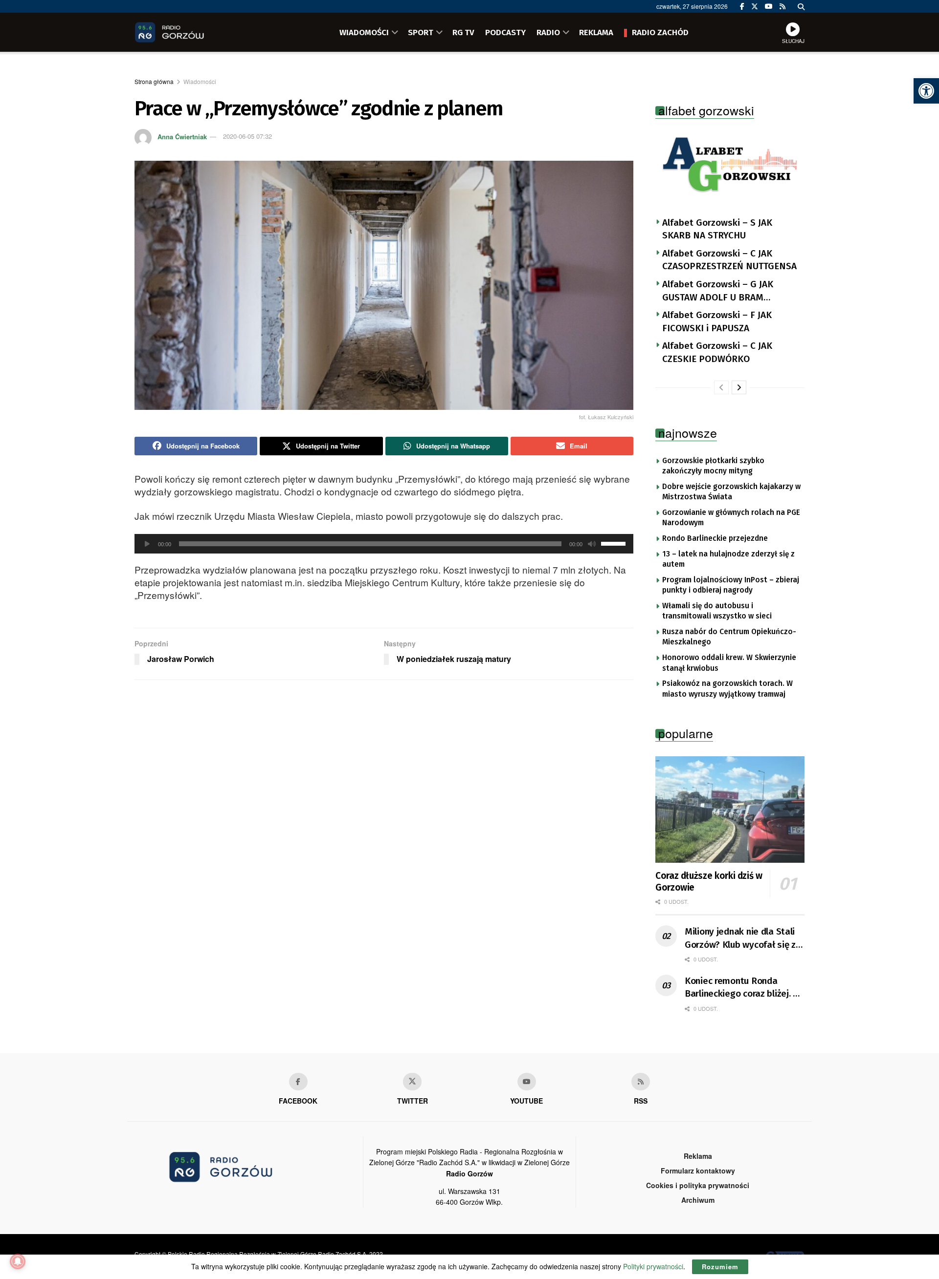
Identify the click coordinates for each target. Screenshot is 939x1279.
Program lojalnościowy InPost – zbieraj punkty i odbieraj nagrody (730, 585)
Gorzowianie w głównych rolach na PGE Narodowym (731, 518)
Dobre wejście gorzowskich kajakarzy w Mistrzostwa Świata (731, 492)
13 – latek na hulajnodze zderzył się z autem (728, 559)
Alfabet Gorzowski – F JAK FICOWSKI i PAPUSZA (717, 321)
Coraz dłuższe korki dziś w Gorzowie (708, 881)
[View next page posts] (739, 387)
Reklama (698, 1156)
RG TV (463, 32)
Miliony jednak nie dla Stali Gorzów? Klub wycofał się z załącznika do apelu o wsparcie (740, 938)
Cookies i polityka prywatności (697, 1185)
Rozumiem (720, 1266)
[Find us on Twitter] (754, 6)
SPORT (420, 32)
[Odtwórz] (147, 544)
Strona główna (154, 81)
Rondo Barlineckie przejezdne (715, 538)
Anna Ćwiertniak (182, 136)
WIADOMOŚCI (364, 32)
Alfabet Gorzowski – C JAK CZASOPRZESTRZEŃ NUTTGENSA (729, 260)
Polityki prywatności (653, 1266)
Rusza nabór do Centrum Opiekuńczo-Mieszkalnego (729, 637)
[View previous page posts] (721, 387)
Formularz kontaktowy (698, 1170)
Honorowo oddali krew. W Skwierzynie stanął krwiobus (729, 663)
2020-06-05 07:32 (247, 136)
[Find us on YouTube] (769, 6)
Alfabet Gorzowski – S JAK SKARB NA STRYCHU (717, 229)
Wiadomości (199, 81)
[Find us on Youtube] (526, 1081)
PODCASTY (505, 32)
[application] (383, 544)
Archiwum (698, 1200)
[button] (926, 91)
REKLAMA (596, 32)
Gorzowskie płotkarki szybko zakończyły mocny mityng (713, 466)
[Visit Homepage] (183, 32)
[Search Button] (801, 6)
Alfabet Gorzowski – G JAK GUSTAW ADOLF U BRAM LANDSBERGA (717, 291)
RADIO (548, 32)
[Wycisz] (592, 544)
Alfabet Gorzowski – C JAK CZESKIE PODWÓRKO (717, 352)
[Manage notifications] (17, 1261)
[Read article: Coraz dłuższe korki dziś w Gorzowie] (730, 809)
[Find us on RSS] (782, 6)
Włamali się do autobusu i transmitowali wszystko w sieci (717, 611)
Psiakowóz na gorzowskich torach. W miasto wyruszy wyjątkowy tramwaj (727, 689)
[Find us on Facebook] (742, 6)
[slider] (614, 543)
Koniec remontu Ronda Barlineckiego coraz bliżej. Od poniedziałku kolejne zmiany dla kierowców (745, 988)
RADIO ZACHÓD (660, 32)
